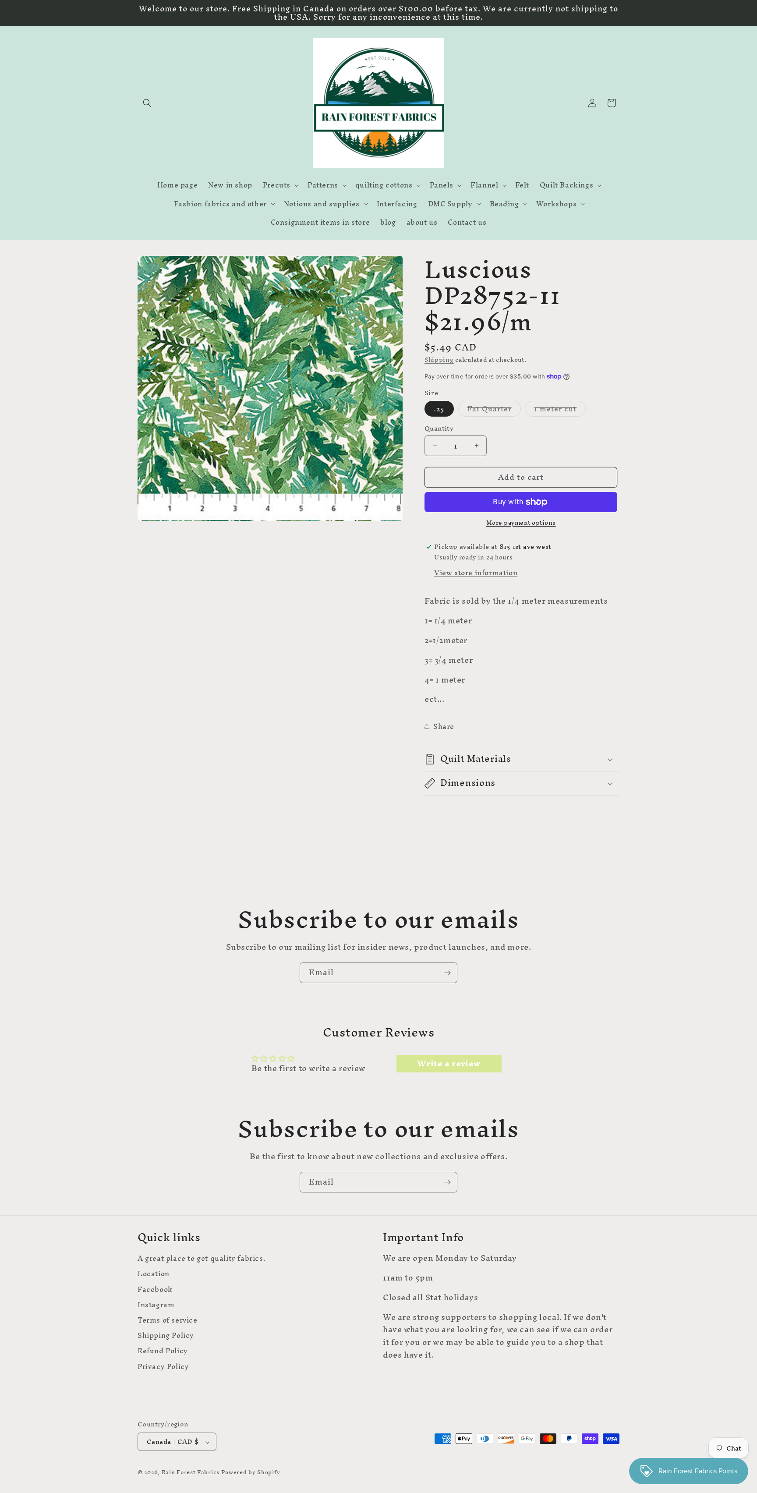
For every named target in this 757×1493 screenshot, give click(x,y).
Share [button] (443, 726)
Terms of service (168, 1319)
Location (154, 1273)
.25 (439, 409)
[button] (147, 103)
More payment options (521, 523)
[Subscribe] (447, 972)
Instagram (156, 1304)
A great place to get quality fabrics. (201, 1259)
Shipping (439, 360)
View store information (475, 572)
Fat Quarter (494, 409)
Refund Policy (163, 1351)
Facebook (155, 1289)
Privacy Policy (163, 1366)
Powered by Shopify (250, 1472)
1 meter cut (560, 409)
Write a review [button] (448, 1063)
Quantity (438, 428)
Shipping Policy (166, 1335)
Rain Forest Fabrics (190, 1472)
